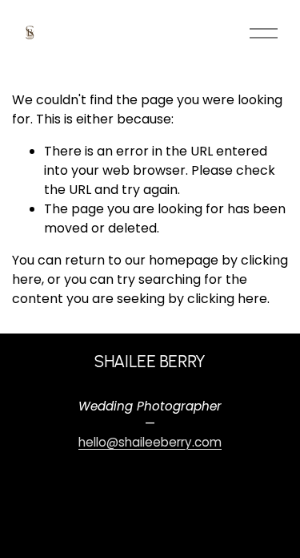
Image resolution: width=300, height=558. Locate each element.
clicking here (227, 298)
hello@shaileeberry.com (150, 442)
